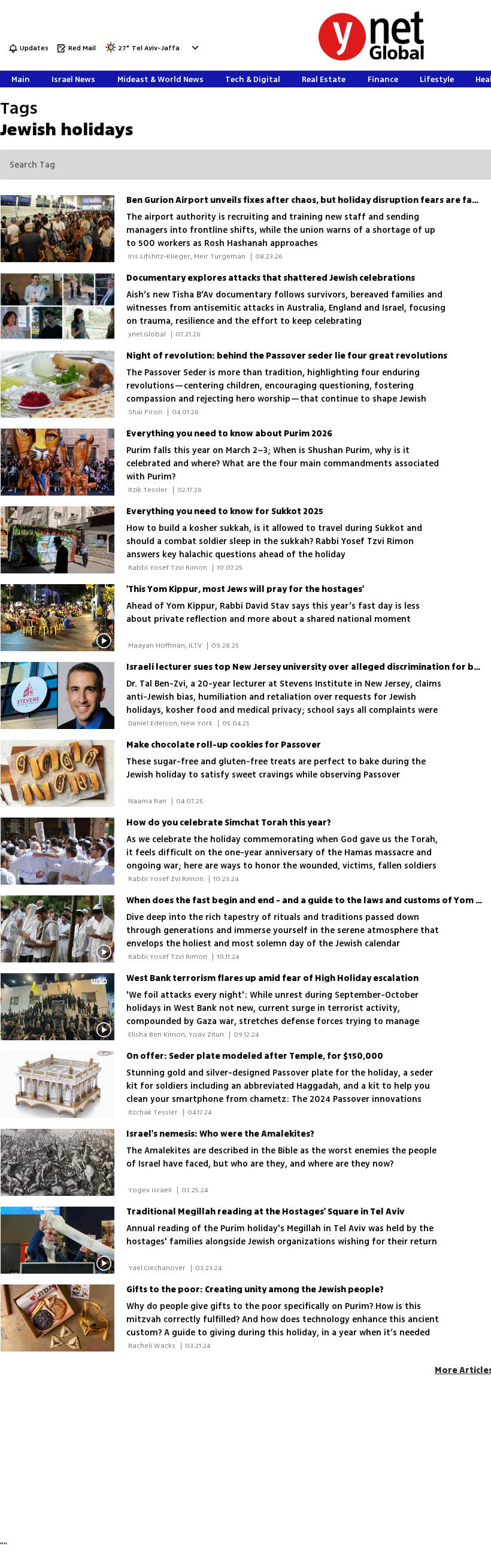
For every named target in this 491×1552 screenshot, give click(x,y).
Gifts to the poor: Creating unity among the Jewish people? (255, 1289)
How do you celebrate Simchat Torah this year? (228, 822)
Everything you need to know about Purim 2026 (229, 433)
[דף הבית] (371, 58)
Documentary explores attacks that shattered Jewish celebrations (270, 278)
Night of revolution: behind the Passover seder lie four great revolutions (286, 356)
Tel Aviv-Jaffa (156, 48)
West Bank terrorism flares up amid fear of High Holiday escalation (272, 978)
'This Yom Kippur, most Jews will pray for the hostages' (245, 589)
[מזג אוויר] (111, 51)
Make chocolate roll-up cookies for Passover (223, 745)
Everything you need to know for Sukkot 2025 (224, 511)
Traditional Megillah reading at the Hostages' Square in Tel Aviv (265, 1211)
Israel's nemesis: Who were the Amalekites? (220, 1134)
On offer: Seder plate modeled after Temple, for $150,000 (254, 1056)
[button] (194, 47)
